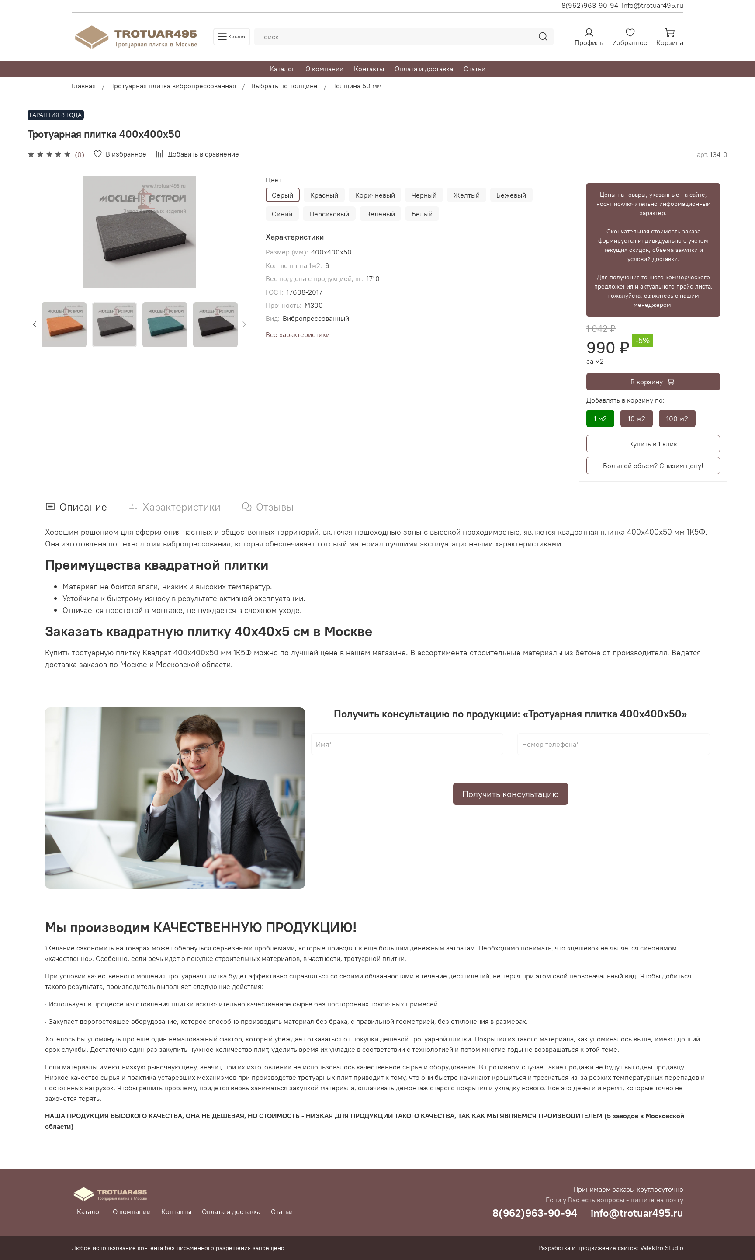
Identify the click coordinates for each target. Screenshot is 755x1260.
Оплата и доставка (424, 68)
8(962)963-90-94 (589, 5)
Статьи (474, 68)
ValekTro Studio (661, 1248)
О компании (324, 68)
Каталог (282, 68)
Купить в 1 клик (653, 443)
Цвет (273, 180)
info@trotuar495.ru (652, 5)
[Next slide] (237, 232)
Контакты (369, 68)
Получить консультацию (510, 793)
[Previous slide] (41, 232)
